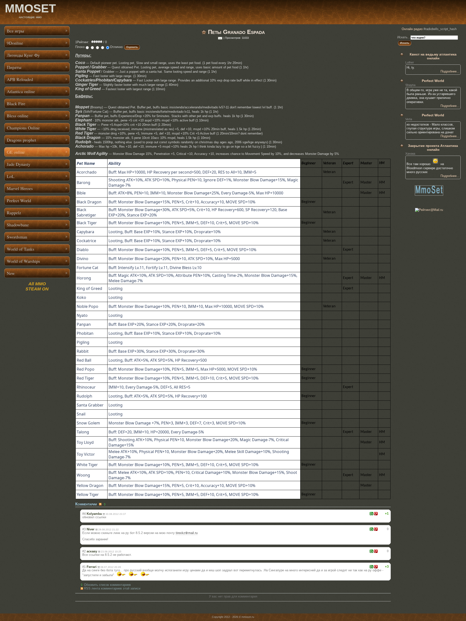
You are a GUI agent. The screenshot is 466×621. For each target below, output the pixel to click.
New (11, 273)
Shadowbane (18, 225)
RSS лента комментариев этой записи (112, 588)
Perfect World (19, 200)
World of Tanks (20, 249)
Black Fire (16, 103)
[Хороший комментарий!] (371, 513)
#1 (84, 567)
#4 (84, 514)
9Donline (15, 43)
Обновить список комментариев (107, 585)
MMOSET (30, 8)
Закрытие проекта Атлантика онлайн (433, 147)
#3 (84, 529)
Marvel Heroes (20, 188)
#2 (84, 551)
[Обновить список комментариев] (105, 504)
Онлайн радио (412, 29)
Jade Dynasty (18, 164)
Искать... (403, 37)
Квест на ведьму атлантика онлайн (433, 56)
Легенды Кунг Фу (23, 55)
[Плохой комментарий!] (376, 513)
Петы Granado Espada (236, 32)
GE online (16, 152)
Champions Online (23, 128)
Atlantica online (21, 91)
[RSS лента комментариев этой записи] (100, 504)
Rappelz (14, 212)
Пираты (14, 67)
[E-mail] (220, 37)
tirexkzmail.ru (187, 533)
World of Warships (23, 261)
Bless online (17, 116)
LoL (10, 176)
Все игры (15, 31)
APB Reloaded (20, 79)
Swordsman (17, 237)
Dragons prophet (21, 140)
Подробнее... (450, 71)
